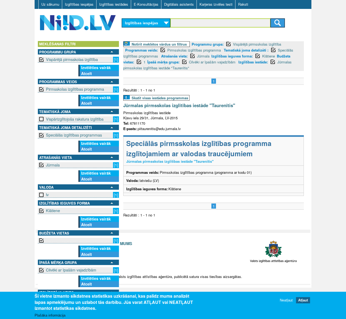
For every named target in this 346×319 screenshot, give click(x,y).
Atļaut (303, 300)
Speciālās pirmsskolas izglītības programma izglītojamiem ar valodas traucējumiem (198, 148)
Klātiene (53, 210)
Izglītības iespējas (79, 4)
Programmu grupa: (208, 44)
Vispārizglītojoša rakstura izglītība (75, 119)
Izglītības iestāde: (253, 62)
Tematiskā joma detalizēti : (246, 50)
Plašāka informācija (50, 315)
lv (47, 194)
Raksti (243, 4)
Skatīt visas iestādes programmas (160, 97)
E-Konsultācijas (146, 4)
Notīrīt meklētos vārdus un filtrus (159, 44)
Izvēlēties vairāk (96, 67)
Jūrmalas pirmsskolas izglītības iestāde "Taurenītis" (179, 105)
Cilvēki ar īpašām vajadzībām (71, 270)
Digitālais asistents (179, 4)
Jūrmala (53, 165)
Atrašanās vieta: (174, 56)
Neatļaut (286, 300)
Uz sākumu (50, 4)
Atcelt (86, 73)
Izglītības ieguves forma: (232, 56)
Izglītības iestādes (113, 4)
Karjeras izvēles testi (215, 4)
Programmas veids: (141, 50)
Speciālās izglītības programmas (74, 135)
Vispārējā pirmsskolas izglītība (72, 59)
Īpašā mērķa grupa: (163, 62)
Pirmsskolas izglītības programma (75, 89)
